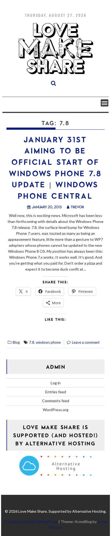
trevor (77, 207)
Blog (16, 342)
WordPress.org (55, 409)
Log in (56, 383)
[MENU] (104, 103)
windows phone (48, 342)
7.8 (31, 342)
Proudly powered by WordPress (31, 521)
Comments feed (55, 400)
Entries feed (55, 391)
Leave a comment (85, 342)
